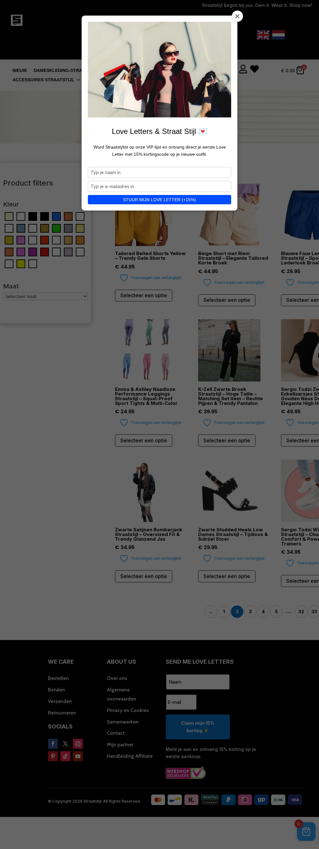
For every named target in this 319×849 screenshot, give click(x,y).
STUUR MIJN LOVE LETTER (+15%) (159, 199)
